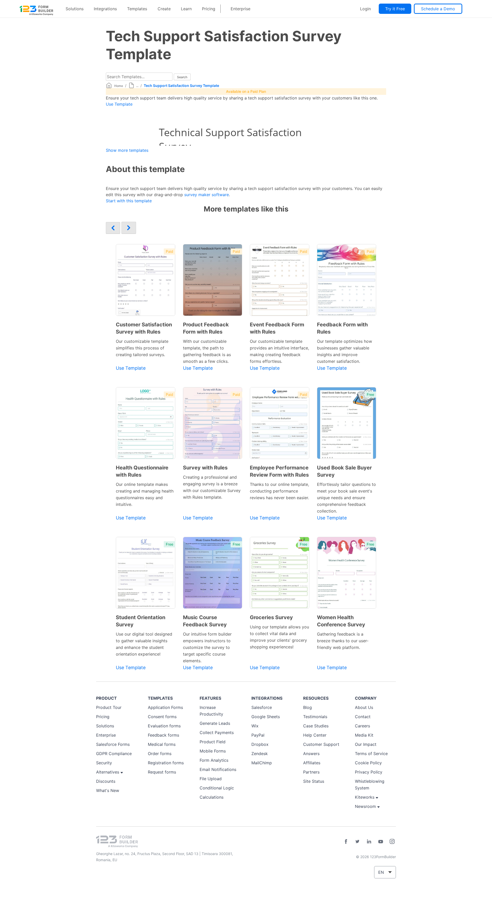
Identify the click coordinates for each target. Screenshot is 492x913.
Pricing (208, 8)
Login (365, 8)
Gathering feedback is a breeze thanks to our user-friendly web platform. (342, 640)
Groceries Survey (271, 617)
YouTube (380, 841)
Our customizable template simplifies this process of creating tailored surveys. (142, 348)
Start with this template (129, 200)
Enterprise (240, 8)
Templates (137, 8)
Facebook (346, 841)
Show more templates (127, 150)
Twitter (357, 841)
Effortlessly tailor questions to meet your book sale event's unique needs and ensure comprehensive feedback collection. (346, 498)
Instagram (392, 841)
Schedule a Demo (438, 8)
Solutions (75, 8)
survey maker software (206, 194)
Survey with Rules (205, 468)
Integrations (105, 8)
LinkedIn (369, 841)
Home (118, 86)
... (137, 86)
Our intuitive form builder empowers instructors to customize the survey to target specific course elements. (207, 647)
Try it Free (395, 8)
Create (164, 8)
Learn (186, 8)
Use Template (119, 104)
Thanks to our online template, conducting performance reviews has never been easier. (279, 491)
